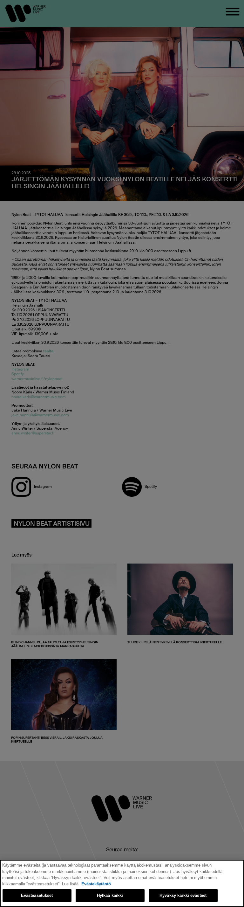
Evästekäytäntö (96, 884)
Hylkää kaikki (110, 895)
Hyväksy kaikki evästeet (183, 895)
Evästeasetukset (37, 895)
